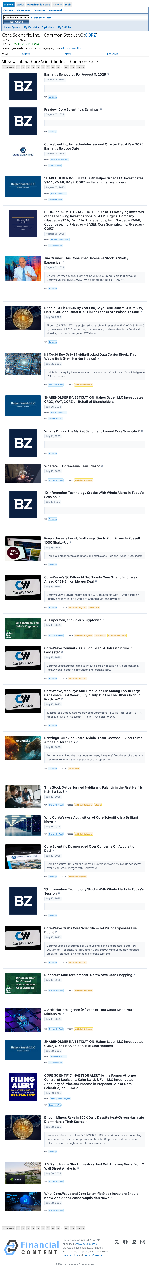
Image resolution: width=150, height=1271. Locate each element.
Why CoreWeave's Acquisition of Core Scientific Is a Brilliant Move (91, 819)
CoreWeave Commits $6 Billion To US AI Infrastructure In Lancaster (88, 650)
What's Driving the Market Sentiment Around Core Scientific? (93, 431)
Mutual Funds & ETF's (38, 4)
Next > (80, 67)
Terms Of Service (93, 1255)
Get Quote (16, 21)
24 (66, 67)
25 (72, 67)
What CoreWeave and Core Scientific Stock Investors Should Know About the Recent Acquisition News (91, 1196)
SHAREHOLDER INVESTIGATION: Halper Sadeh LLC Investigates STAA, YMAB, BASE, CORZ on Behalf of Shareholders (93, 180)
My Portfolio (64, 27)
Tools (68, 4)
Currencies (39, 10)
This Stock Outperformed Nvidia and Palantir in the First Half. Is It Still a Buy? (93, 789)
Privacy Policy (70, 1255)
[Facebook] (125, 1247)
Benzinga (53, 97)
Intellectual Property (117, 635)
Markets (9, 4)
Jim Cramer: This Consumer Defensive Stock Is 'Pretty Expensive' (86, 260)
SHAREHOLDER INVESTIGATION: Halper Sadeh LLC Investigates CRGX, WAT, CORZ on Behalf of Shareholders (93, 399)
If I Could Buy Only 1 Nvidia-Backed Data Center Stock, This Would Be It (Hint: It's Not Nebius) (90, 357)
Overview (8, 10)
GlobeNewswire (55, 199)
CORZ (90, 35)
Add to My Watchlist (71, 48)
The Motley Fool (56, 385)
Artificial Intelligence (83, 385)
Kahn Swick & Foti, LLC (60, 1099)
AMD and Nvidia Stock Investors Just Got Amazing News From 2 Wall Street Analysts (94, 1166)
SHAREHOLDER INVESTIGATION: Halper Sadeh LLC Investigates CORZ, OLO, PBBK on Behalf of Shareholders (93, 1044)
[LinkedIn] (134, 1247)
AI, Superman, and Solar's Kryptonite (74, 620)
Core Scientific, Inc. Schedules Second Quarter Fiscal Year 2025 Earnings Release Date (93, 146)
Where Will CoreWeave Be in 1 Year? (73, 466)
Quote (26, 54)
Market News (23, 10)
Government (94, 608)
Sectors (57, 4)
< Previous (8, 67)
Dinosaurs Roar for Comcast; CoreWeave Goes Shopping (90, 975)
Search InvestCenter (41, 17)
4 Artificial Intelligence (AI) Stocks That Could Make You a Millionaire (89, 1012)
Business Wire (55, 166)
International (55, 10)
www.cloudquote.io (87, 1243)
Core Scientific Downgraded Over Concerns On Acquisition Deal (90, 848)
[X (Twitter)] (117, 1247)
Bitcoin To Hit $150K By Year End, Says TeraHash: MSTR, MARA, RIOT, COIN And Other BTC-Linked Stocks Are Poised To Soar (93, 310)
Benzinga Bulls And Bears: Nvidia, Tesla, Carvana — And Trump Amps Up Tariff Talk (93, 740)
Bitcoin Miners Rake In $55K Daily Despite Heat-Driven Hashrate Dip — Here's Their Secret (94, 1119)
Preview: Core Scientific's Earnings (73, 109)
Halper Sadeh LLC (58, 193)
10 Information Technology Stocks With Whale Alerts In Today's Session (94, 495)
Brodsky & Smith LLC (60, 239)
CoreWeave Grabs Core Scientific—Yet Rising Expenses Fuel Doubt (91, 930)
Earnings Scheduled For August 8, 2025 (76, 74)
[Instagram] (142, 1247)
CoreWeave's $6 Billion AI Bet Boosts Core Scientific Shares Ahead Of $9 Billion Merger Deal (90, 579)
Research (112, 54)
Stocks (20, 4)
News (68, 54)
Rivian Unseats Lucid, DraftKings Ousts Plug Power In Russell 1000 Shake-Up (92, 540)
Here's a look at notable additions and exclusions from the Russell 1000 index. (95, 555)
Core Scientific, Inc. (59, 159)
